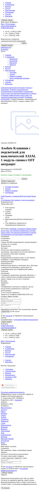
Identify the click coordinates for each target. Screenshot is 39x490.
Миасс (3, 412)
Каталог (8, 6)
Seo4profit (18, 400)
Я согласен (5, 488)
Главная (8, 3)
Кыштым (4, 427)
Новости (13, 65)
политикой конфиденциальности (26, 320)
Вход (3, 24)
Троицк (3, 417)
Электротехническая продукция (13, 88)
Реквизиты (14, 59)
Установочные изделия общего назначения (17, 91)
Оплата (12, 74)
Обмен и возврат (16, 76)
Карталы (4, 437)
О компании (9, 4)
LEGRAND (5, 99)
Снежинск (5, 419)
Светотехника (10, 371)
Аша (2, 433)
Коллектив (13, 61)
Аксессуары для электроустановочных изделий (18, 93)
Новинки (8, 379)
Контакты (8, 16)
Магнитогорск (6, 408)
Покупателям (10, 10)
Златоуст (4, 410)
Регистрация (10, 24)
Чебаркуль (4, 421)
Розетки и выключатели (19, 89)
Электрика (5, 89)
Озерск (3, 415)
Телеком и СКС (11, 377)
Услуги (7, 8)
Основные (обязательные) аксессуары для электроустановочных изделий (16, 96)
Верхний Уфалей (7, 439)
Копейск (4, 413)
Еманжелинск (6, 435)
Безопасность (10, 375)
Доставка (13, 72)
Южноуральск (6, 425)
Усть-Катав (5, 441)
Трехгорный (5, 431)
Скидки (8, 14)
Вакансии (13, 63)
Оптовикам (9, 12)
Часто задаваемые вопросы (19, 78)
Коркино (4, 429)
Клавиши (28, 97)
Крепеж (8, 373)
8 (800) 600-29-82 (7, 28)
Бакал (3, 442)
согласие (9, 316)
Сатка (3, 423)
